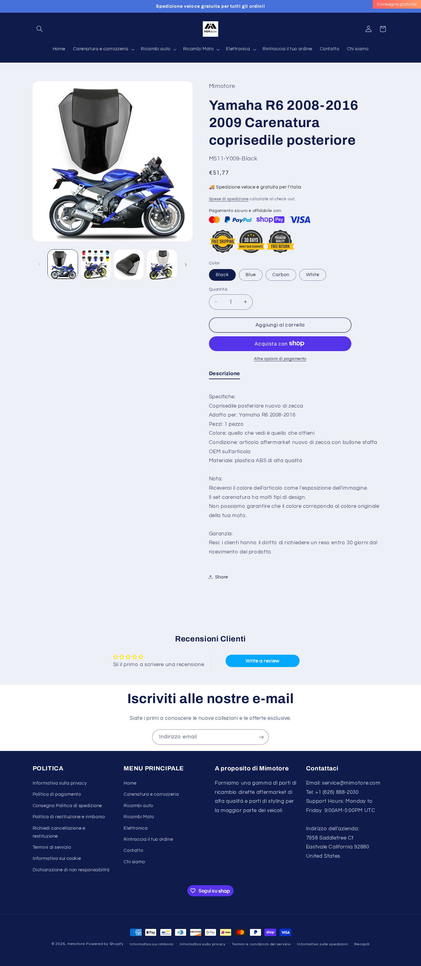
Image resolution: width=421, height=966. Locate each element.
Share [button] (221, 576)
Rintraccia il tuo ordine (148, 839)
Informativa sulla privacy (60, 783)
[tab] (224, 374)
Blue (251, 274)
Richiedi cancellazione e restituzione (59, 832)
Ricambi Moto (139, 817)
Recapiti (362, 944)
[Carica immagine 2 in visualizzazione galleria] (96, 265)
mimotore (76, 944)
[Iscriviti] (261, 736)
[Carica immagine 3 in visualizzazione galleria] (129, 265)
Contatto (133, 850)
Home (130, 783)
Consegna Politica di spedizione (67, 805)
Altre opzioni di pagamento (280, 359)
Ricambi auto (138, 805)
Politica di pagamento (57, 794)
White (312, 274)
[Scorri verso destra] (186, 264)
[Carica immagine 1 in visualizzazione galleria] (63, 265)
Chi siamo (134, 862)
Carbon (280, 274)
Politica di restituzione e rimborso (69, 817)
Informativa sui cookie (57, 858)
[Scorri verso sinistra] (39, 264)
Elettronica (136, 828)
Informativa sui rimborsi (152, 944)
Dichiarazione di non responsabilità (71, 870)
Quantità (218, 289)
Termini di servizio (52, 847)
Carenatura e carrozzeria (151, 794)
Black (222, 274)
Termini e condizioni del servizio (261, 944)
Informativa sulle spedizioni (322, 944)
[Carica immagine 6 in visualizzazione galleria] (162, 265)
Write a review (263, 660)
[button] (40, 29)
